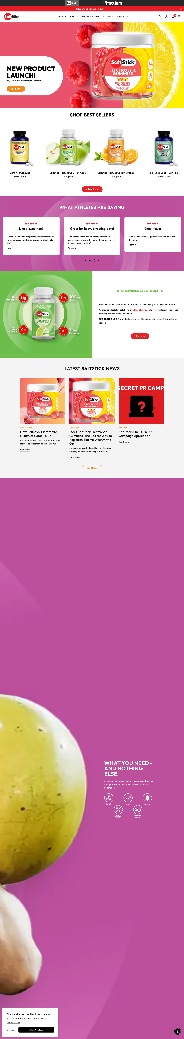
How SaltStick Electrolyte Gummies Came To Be (38, 434)
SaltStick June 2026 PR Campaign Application (135, 434)
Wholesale (123, 16)
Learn (72, 16)
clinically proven (141, 309)
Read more (25, 449)
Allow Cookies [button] (36, 1030)
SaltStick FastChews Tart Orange (116, 172)
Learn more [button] (13, 1022)
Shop (61, 16)
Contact (108, 16)
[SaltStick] (12, 16)
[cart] (179, 16)
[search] (160, 17)
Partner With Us (90, 16)
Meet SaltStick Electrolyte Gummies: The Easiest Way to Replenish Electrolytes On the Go (90, 438)
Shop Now (16, 88)
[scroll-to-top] (179, 1024)
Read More (92, 467)
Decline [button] (10, 1030)
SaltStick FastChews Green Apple (68, 172)
